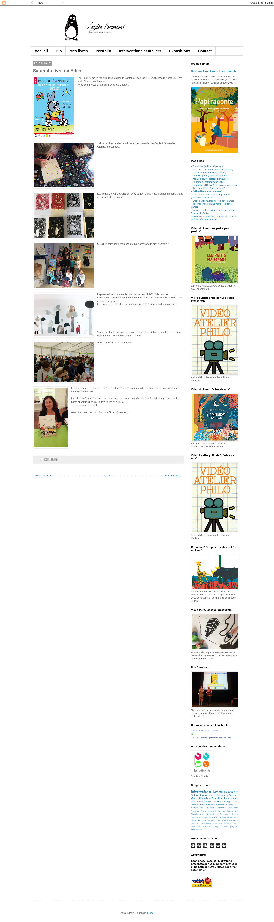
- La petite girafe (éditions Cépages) (209, 175)
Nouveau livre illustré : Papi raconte (214, 70)
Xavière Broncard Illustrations (204, 731)
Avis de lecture (225, 811)
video (230, 804)
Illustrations (231, 791)
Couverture (196, 817)
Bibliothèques (197, 814)
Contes (235, 814)
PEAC (202, 808)
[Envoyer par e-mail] (42, 459)
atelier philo (232, 808)
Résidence (222, 804)
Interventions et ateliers (140, 51)
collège (216, 827)
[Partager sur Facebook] (53, 459)
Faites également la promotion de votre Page (211, 738)
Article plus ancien (173, 475)
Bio (59, 51)
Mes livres (79, 51)
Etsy (236, 804)
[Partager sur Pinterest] (56, 459)
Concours (224, 814)
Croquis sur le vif (208, 817)
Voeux (194, 798)
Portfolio (103, 51)
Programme (206, 823)
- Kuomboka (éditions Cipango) (207, 166)
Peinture (194, 823)
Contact (205, 51)
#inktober (217, 801)
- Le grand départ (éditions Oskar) (208, 182)
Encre (218, 817)
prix (193, 801)
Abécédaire (205, 798)
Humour (194, 808)
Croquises (222, 794)
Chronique (227, 801)
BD (236, 811)
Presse (203, 804)
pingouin (234, 827)
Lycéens (224, 820)
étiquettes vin (197, 830)
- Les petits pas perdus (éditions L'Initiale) (212, 169)
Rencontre (212, 804)
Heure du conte (198, 820)
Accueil (41, 51)
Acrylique (195, 811)
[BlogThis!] (46, 459)
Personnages (231, 798)
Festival (207, 801)
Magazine (233, 820)
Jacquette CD (213, 820)
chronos (206, 827)
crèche (224, 827)
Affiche (199, 801)
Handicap (233, 817)
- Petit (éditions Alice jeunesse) (206, 191)
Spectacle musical (222, 823)
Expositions (179, 51)
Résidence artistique (216, 808)
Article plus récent (43, 475)
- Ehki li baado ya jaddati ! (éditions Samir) (212, 201)
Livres (218, 791)
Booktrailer (211, 814)
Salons (195, 794)
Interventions (201, 791)
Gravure (225, 817)
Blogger (150, 913)
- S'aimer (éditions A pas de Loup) (208, 188)
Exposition (217, 798)
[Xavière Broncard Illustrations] (192, 734)
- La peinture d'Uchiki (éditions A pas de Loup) (214, 185)
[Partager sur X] (49, 459)
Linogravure (207, 794)
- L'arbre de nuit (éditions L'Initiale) (208, 172)
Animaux (233, 795)
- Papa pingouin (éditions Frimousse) (210, 179)
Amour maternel (208, 811)
